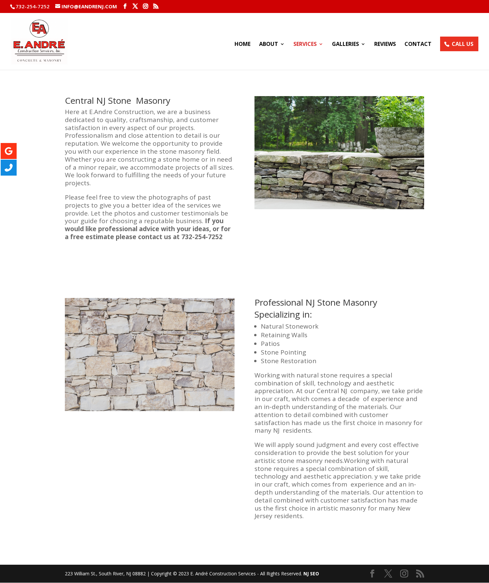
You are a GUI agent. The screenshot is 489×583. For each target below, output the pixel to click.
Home (242, 45)
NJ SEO (311, 573)
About (268, 45)
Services (305, 45)
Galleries (345, 45)
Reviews (385, 45)
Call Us (462, 44)
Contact (418, 45)
